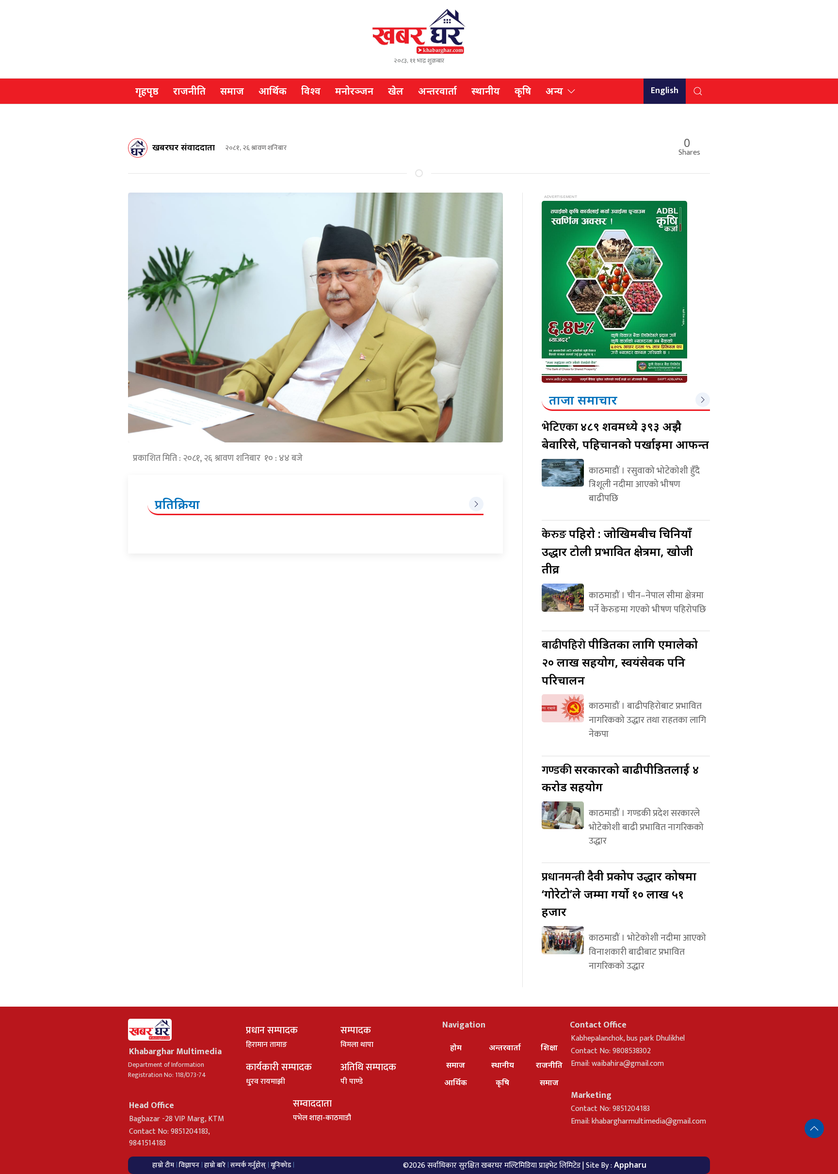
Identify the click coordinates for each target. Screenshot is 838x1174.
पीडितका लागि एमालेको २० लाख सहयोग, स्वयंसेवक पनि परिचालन (620, 661)
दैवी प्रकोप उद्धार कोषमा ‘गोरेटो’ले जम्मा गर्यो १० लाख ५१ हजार (619, 893)
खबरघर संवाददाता (183, 147)
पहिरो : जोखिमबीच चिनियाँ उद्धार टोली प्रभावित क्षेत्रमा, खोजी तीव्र (617, 551)
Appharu (630, 1164)
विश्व (311, 91)
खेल (395, 91)
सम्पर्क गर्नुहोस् (248, 1165)
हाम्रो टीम (163, 1165)
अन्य (554, 91)
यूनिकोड (281, 1165)
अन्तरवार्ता (437, 91)
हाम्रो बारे (215, 1165)
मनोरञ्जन (354, 91)
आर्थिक (272, 91)
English (664, 90)
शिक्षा (549, 1047)
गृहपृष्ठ (147, 91)
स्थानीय (485, 91)
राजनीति (189, 91)
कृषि (523, 91)
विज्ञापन (189, 1165)
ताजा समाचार (583, 399)
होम (456, 1047)
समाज (232, 91)
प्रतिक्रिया (177, 504)
